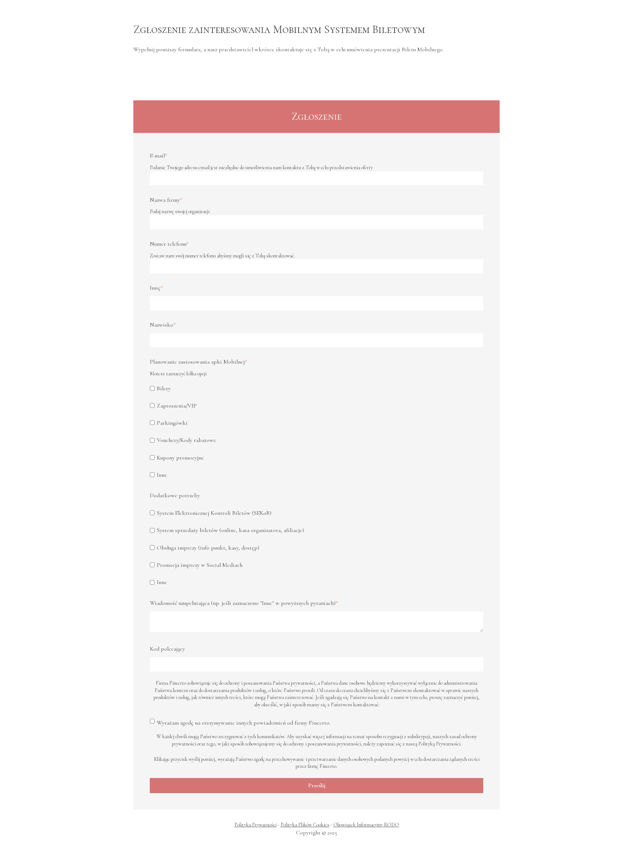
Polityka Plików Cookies (305, 825)
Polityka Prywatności (255, 825)
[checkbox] (316, 431)
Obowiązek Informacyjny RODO (366, 825)
